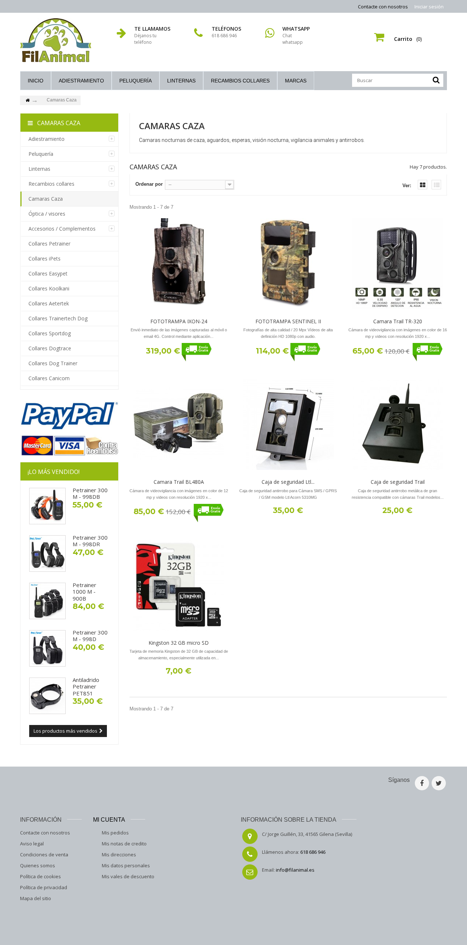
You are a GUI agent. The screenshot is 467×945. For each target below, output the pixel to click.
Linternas (181, 81)
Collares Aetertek (48, 303)
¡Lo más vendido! (54, 472)
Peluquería (135, 81)
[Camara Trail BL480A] (179, 424)
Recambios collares (240, 81)
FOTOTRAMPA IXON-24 (178, 321)
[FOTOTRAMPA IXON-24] (179, 263)
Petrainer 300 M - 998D (90, 636)
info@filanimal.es (295, 870)
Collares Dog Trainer (52, 363)
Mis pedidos (115, 832)
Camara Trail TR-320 (397, 321)
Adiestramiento (81, 81)
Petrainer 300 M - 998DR (90, 541)
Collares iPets (44, 258)
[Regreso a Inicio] (27, 100)
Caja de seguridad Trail (398, 481)
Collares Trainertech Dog (58, 318)
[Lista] (436, 184)
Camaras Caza (45, 198)
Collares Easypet (47, 273)
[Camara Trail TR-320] (398, 263)
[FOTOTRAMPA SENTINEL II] (288, 263)
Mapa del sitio (35, 898)
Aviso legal (32, 843)
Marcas (295, 81)
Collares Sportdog (49, 333)
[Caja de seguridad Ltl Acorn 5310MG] (288, 424)
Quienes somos (37, 865)
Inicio (35, 81)
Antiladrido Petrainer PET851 (86, 686)
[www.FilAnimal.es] (55, 40)
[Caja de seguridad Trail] (398, 424)
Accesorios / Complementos (62, 228)
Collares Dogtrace (49, 348)
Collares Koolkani (48, 288)
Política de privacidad (43, 887)
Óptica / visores (46, 213)
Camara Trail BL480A (179, 481)
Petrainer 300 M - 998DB (90, 493)
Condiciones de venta (44, 854)
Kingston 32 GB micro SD (178, 642)
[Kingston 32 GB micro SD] (179, 585)
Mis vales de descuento (128, 876)
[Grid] (422, 184)
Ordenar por (149, 184)
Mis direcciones (119, 854)
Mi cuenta (109, 820)
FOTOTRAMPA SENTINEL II (288, 321)
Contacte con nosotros (383, 6)
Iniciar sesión (429, 6)
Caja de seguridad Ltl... (288, 481)
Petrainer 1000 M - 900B (84, 591)
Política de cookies (40, 876)
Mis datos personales (126, 865)
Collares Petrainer (49, 243)
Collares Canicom (49, 378)
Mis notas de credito (124, 843)
